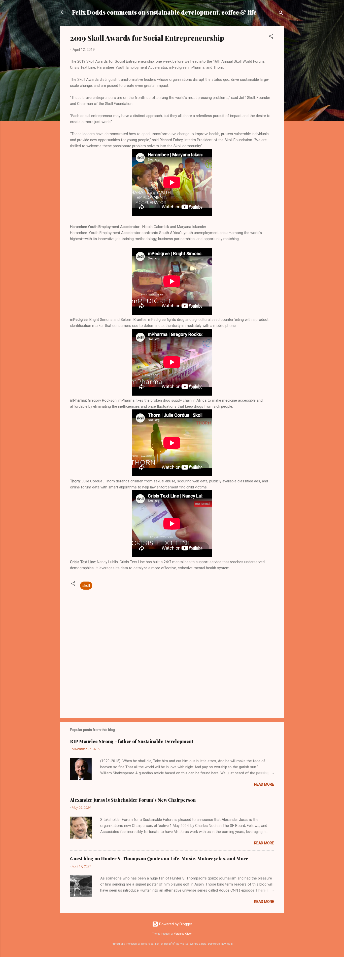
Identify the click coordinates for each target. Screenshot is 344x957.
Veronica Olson (183, 933)
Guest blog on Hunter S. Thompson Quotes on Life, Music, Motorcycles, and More (159, 859)
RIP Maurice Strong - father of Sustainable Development (131, 741)
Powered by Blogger (175, 924)
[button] (271, 37)
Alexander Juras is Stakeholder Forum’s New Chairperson (133, 800)
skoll (86, 585)
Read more (264, 784)
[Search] (281, 13)
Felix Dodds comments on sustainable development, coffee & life (164, 12)
